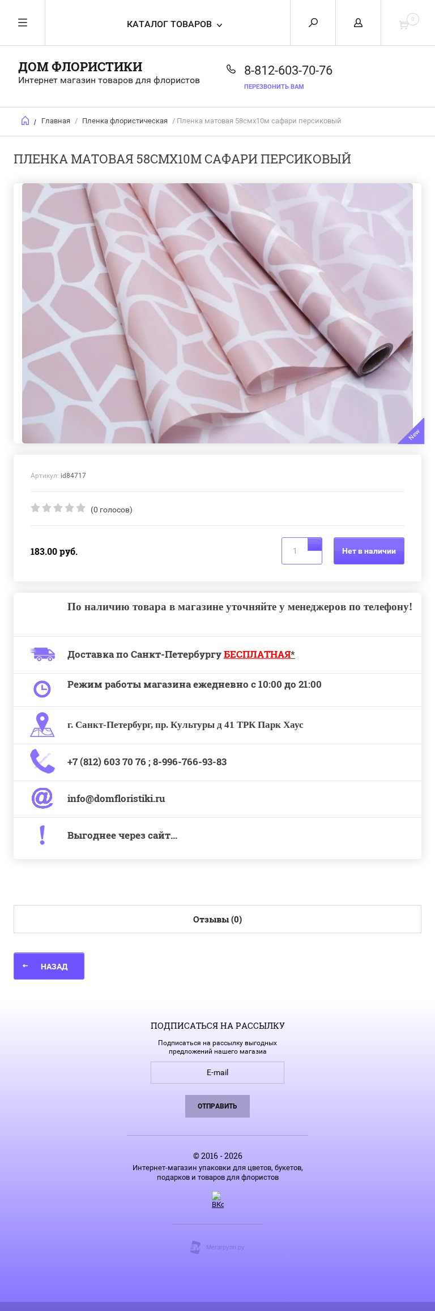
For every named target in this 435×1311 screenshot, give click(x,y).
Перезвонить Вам (274, 86)
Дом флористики (80, 66)
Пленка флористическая (125, 121)
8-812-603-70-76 (288, 70)
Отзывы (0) (217, 919)
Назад (54, 966)
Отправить (217, 1106)
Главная (55, 121)
